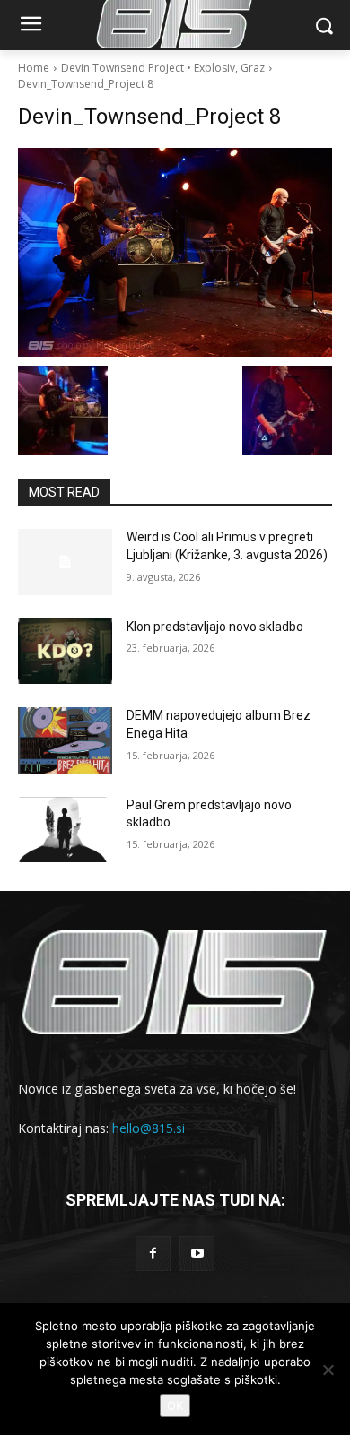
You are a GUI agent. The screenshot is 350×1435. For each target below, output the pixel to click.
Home (33, 67)
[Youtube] (196, 1253)
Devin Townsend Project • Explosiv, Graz (163, 67)
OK (175, 1405)
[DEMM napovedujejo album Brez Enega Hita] (65, 740)
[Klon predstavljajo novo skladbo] (65, 651)
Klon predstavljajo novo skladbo (215, 626)
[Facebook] (153, 1253)
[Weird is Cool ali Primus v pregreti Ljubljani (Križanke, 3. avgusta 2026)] (65, 562)
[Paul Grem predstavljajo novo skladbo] (65, 830)
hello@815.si (148, 1128)
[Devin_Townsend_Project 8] (175, 252)
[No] (328, 1370)
